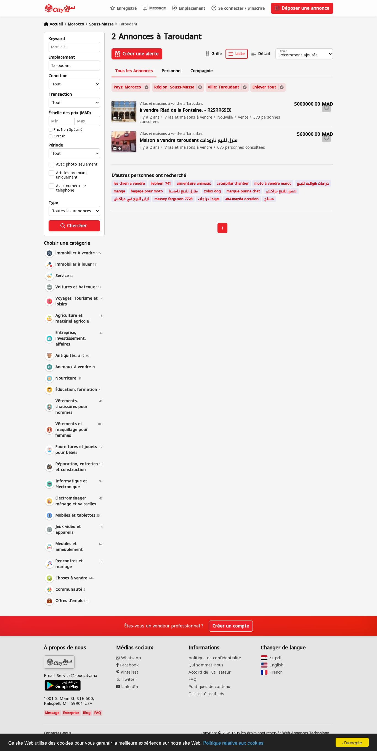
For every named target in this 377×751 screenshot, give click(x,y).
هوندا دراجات (208, 199)
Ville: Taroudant (223, 87)
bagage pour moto (147, 191)
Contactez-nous (57, 733)
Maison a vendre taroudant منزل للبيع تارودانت (188, 140)
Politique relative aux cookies (233, 742)
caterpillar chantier (233, 183)
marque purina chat (243, 191)
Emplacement (191, 8)
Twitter (128, 679)
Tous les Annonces (134, 71)
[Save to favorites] (326, 107)
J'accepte (352, 742)
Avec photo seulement (76, 164)
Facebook (129, 665)
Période (56, 145)
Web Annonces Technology (305, 733)
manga (119, 191)
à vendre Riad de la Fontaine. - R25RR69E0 (185, 110)
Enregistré (126, 8)
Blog (87, 713)
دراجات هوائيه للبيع (313, 183)
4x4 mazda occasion (242, 199)
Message (157, 8)
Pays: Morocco (127, 87)
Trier (283, 51)
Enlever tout (264, 87)
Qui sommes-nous (206, 665)
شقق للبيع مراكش (281, 191)
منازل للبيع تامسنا (183, 191)
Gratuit (59, 136)
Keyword (57, 39)
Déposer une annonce (305, 8)
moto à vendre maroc (272, 183)
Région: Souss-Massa (174, 87)
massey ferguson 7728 (173, 199)
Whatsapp (130, 657)
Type (53, 203)
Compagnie (201, 71)
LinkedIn (129, 686)
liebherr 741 (161, 183)
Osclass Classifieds (206, 693)
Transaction (60, 94)
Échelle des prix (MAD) (70, 113)
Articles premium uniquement (71, 175)
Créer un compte (231, 626)
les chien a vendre (129, 183)
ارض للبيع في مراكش (131, 199)
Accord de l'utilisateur (210, 672)
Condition (58, 76)
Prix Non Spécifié (68, 130)
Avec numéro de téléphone (71, 188)
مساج (269, 199)
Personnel (172, 71)
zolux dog (212, 191)
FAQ (97, 713)
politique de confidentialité (215, 657)
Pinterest (128, 672)
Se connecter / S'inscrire (241, 8)
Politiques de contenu (209, 686)
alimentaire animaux (194, 183)
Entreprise (71, 713)
